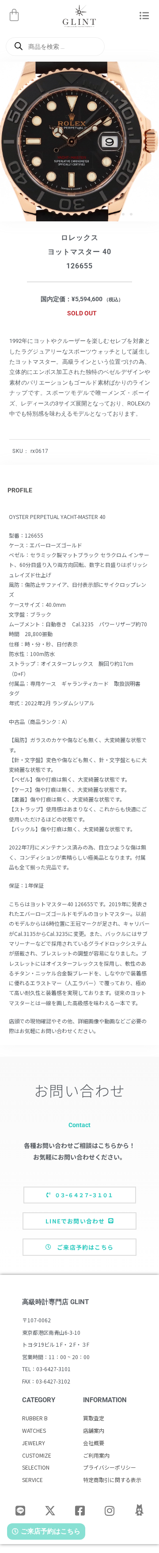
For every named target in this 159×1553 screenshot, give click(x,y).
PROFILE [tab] (20, 490)
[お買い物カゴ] (14, 15)
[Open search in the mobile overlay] (55, 46)
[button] (144, 16)
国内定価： (56, 299)
